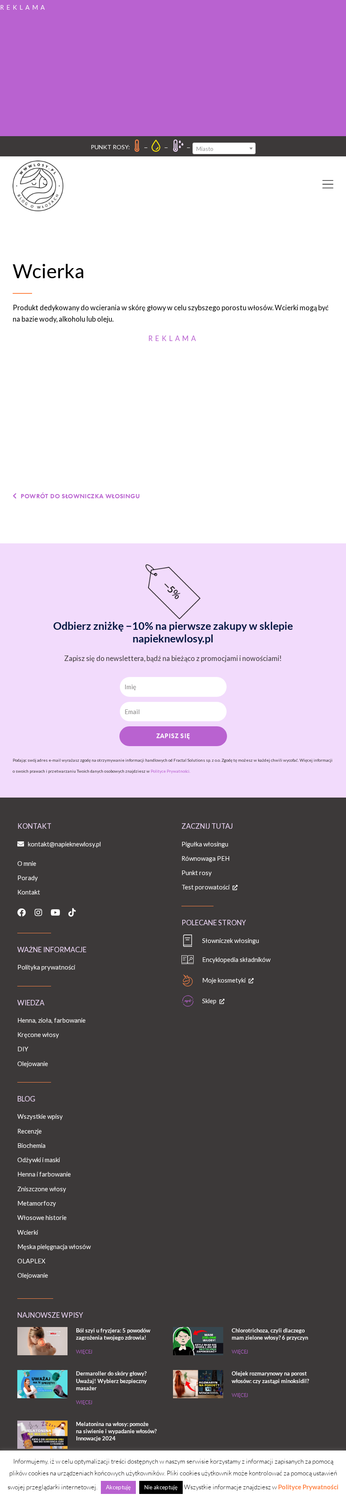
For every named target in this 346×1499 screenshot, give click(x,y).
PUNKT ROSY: (110, 146)
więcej (84, 1351)
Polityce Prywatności (308, 1487)
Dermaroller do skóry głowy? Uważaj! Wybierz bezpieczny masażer (111, 1380)
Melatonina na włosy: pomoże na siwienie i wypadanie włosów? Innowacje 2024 (116, 1431)
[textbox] (224, 149)
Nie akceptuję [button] (161, 1487)
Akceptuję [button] (118, 1487)
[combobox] (224, 148)
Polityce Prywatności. (170, 771)
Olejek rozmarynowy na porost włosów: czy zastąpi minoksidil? (270, 1377)
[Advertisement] (173, 73)
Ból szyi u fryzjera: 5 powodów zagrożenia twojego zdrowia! (113, 1334)
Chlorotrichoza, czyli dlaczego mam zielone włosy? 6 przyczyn (270, 1334)
